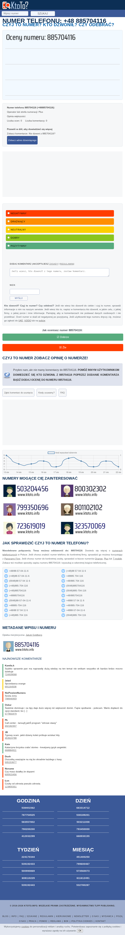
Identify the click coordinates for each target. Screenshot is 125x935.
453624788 (11, 738)
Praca (32, 921)
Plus (106, 558)
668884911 (10, 750)
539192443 (28, 885)
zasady (53, 264)
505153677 (11, 762)
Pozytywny (19, 246)
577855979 (11, 714)
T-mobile (117, 558)
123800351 (11, 786)
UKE (20, 320)
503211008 (83, 822)
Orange (99, 558)
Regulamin (46, 916)
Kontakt (101, 921)
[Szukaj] (15, 13)
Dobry (15, 237)
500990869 (28, 871)
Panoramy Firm (12, 558)
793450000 (83, 829)
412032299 (28, 836)
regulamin (66, 264)
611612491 (83, 878)
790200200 (28, 829)
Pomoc (43, 921)
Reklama (55, 921)
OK (80, 930)
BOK (66, 921)
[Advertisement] (62, 174)
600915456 (11, 774)
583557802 (28, 822)
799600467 (83, 864)
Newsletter (81, 916)
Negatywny (19, 213)
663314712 (83, 808)
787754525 (28, 815)
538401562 (28, 808)
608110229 (28, 878)
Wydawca (107, 916)
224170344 (28, 857)
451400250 (83, 857)
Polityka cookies (82, 921)
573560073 (83, 871)
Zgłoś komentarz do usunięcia (18, 392)
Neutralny (18, 229)
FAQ (62, 392)
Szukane (32, 916)
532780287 (83, 885)
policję (42, 320)
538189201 (83, 815)
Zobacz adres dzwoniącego (22, 140)
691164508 (10, 686)
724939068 (11, 674)
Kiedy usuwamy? (46, 392)
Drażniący (18, 221)
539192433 (28, 864)
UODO (27, 320)
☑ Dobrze (63, 337)
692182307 (11, 726)
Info (14, 916)
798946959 (11, 698)
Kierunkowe (63, 916)
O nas (95, 916)
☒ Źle (62, 347)
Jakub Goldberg (34, 635)
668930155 (83, 836)
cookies (25, 926)
